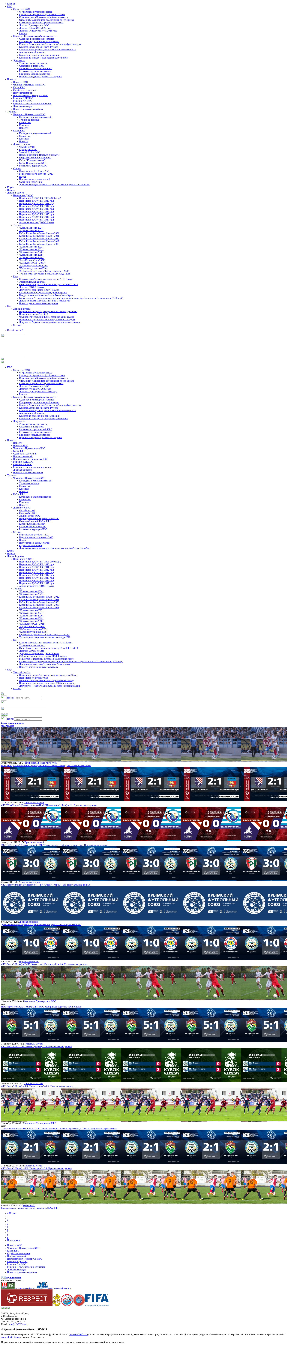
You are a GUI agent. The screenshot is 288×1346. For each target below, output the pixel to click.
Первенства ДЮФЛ (23, 195)
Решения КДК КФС (23, 98)
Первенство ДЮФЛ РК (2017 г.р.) (36, 219)
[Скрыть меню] (2, 715)
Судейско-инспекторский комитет (36, 38)
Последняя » (13, 1240)
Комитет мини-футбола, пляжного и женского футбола (47, 49)
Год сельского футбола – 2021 (34, 171)
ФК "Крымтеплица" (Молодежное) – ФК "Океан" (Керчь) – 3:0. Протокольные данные (45, 884)
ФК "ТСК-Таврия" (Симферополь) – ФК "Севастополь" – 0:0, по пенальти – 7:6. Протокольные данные (54, 845)
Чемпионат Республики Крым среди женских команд (46, 317)
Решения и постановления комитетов (32, 103)
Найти (10, 697)
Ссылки (17, 168)
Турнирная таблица (29, 119)
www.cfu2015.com (78, 1334)
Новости (11, 79)
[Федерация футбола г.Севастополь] (67, 1305)
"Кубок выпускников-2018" (33, 268)
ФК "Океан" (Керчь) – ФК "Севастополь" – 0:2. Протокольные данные (37, 1086)
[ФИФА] (97, 1305)
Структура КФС (21, 9)
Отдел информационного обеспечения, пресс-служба (46, 20)
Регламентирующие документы (35, 71)
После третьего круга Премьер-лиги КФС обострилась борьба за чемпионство (41, 1006)
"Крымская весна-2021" (31, 249)
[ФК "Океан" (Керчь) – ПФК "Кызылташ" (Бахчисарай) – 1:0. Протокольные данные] (31, 959)
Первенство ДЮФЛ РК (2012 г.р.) (36, 206)
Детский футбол (15, 192)
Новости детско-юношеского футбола (38, 303)
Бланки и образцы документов (35, 74)
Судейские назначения (24, 90)
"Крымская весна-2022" (31, 246)
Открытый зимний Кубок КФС (35, 157)
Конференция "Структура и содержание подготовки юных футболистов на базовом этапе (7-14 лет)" (71, 298)
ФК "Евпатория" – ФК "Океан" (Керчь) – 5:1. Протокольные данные (36, 1046)
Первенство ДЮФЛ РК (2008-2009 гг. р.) (40, 198)
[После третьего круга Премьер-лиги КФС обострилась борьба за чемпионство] (31, 998)
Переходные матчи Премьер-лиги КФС (39, 155)
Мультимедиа (13, 1277)
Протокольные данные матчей (34, 179)
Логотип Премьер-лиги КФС (34, 25)
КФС (9, 6)
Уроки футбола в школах (32, 281)
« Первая (11, 1213)
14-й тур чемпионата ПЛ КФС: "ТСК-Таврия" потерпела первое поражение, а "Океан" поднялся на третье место (59, 1128)
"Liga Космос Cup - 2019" (32, 263)
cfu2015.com (7, 725)
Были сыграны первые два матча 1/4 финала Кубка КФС (30, 1208)
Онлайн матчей (27, 146)
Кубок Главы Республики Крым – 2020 (39, 238)
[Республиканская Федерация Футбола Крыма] (56, 1305)
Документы (19, 60)
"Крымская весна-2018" (31, 257)
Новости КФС (20, 82)
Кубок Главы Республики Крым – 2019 (39, 241)
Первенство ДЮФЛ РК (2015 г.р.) (36, 214)
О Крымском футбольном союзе (35, 11)
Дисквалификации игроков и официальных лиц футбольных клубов (54, 184)
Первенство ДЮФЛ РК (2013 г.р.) (36, 209)
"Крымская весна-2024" (31, 227)
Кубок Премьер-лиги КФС (32, 163)
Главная (11, 3)
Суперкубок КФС (28, 149)
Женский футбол (21, 308)
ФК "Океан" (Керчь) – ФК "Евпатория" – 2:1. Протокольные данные (36, 1168)
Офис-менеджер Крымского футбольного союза (43, 17)
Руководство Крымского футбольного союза (42, 14)
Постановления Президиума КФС (30, 95)
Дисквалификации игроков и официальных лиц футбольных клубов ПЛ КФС (41, 924)
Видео (22, 176)
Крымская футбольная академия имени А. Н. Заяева (45, 279)
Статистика (25, 122)
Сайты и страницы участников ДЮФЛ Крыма (43, 292)
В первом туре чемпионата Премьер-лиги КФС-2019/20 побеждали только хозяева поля (46, 765)
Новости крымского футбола (28, 109)
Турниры (11, 111)
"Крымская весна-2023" (31, 230)
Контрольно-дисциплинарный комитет (39, 41)
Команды (24, 125)
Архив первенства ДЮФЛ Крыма (36, 222)
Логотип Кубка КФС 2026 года (35, 28)
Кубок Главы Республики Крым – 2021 (39, 236)
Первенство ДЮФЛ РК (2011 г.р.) (36, 203)
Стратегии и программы (31, 65)
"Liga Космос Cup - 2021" (32, 260)
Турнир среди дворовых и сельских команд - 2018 (44, 273)
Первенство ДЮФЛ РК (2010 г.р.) (36, 200)
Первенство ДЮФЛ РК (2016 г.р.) (36, 217)
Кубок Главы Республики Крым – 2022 (39, 233)
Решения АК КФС (22, 101)
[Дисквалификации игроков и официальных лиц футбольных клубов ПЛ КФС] (31, 919)
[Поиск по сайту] (2, 694)
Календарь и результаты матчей (35, 117)
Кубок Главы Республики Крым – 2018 (39, 244)
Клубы (10, 187)
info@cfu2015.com (18, 1324)
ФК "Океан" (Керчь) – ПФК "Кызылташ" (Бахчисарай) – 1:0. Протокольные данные (44, 964)
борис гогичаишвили (12, 723)
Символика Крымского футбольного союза (41, 22)
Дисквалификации (22, 106)
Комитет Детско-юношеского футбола (38, 47)
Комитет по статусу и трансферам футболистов (43, 57)
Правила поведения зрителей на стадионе (40, 76)
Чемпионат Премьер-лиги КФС (29, 84)
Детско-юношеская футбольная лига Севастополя (44, 300)
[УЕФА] (79, 1305)
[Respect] (26, 1305)
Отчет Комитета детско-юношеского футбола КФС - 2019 (48, 284)
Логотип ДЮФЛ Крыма (31, 287)
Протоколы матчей (23, 92)
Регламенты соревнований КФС (35, 68)
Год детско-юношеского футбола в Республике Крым (46, 295)
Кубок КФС (19, 87)
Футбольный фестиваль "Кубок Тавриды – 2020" (44, 271)
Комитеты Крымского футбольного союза (34, 36)
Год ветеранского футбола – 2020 (36, 173)
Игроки (11, 190)
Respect (23, 33)
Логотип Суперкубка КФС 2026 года (38, 30)
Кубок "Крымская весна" (32, 160)
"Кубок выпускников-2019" (33, 265)
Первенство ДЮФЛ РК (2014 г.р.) (36, 211)
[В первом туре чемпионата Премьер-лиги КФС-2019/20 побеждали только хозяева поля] (31, 760)
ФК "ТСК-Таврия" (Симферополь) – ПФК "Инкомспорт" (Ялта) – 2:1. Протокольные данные (49, 805)
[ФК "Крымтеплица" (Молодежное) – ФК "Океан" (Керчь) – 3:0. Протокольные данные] (31, 879)
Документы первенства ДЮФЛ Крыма (39, 290)
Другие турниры (21, 144)
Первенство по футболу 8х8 (33, 314)
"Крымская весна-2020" (31, 252)
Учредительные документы (33, 63)
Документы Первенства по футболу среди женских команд (49, 322)
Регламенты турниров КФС (33, 165)
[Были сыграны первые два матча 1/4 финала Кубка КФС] (31, 1202)
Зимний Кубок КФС (29, 152)
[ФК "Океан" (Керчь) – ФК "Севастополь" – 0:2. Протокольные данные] (31, 1080)
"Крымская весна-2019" (31, 254)
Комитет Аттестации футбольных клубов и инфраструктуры (50, 44)
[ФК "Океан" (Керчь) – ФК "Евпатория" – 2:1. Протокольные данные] (31, 1163)
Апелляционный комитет (32, 52)
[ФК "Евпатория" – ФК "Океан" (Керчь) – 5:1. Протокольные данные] (31, 1041)
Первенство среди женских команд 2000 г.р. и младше (47, 319)
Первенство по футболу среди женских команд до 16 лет (48, 311)
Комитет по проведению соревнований (39, 55)
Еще (15, 276)
